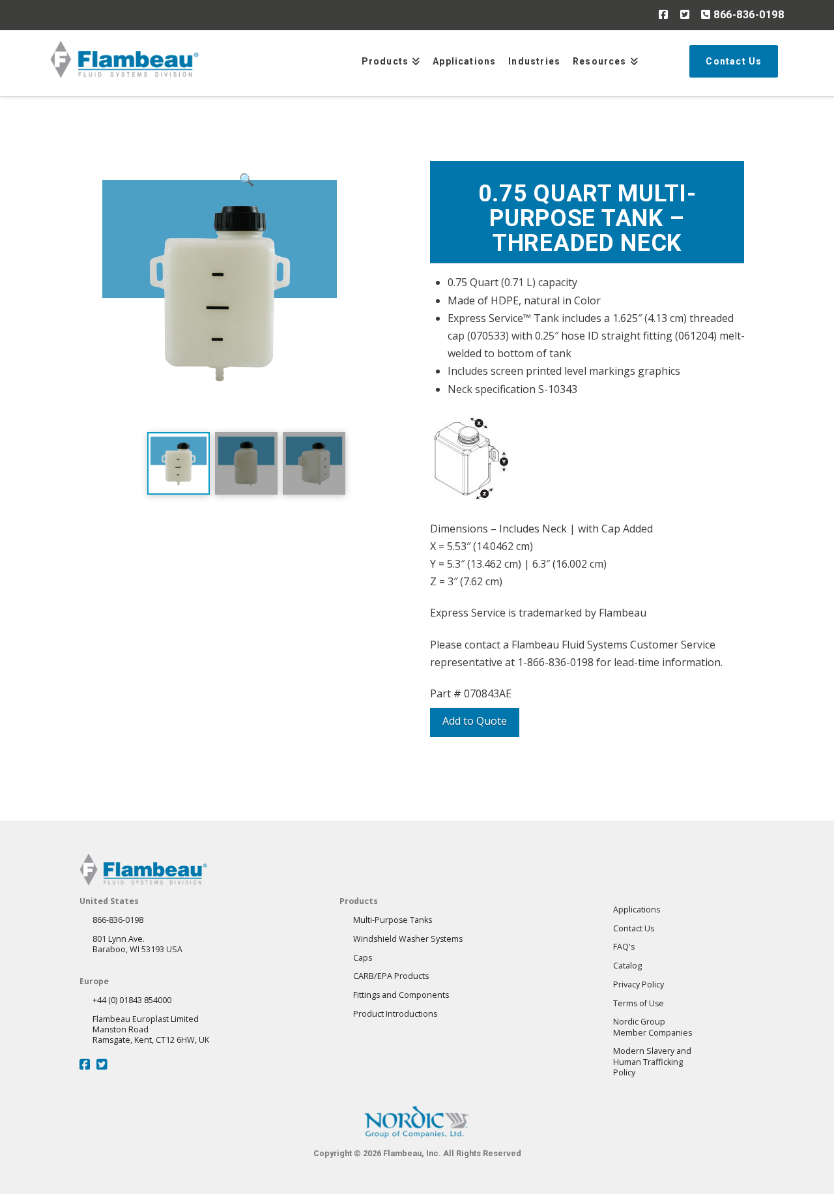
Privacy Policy (638, 984)
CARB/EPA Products (391, 976)
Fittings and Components (401, 994)
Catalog (627, 965)
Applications (636, 909)
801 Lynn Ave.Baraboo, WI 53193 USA (137, 944)
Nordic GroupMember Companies (652, 1027)
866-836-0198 (747, 14)
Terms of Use (638, 1003)
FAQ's (624, 946)
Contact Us (633, 928)
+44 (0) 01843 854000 (132, 1000)
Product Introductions (395, 1013)
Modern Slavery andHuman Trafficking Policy (652, 1061)
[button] (246, 293)
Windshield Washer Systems (408, 938)
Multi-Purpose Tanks (392, 919)
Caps (362, 957)
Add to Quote (474, 721)
